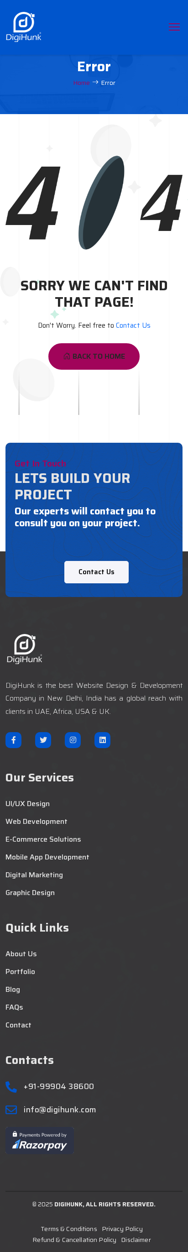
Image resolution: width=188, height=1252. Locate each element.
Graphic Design (30, 892)
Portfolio (20, 971)
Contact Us (133, 325)
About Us (21, 953)
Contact (18, 1025)
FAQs (14, 1007)
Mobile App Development (47, 857)
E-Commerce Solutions (43, 839)
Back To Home (99, 356)
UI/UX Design (27, 803)
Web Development (36, 821)
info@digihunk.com (60, 1110)
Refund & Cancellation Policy (74, 1240)
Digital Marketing (34, 875)
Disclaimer (136, 1240)
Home (81, 83)
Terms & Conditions (69, 1229)
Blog (12, 989)
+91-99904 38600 (59, 1086)
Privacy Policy (122, 1229)
